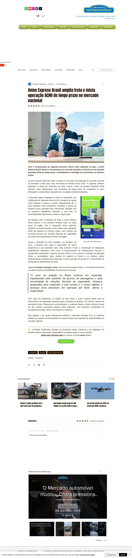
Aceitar (123, 555)
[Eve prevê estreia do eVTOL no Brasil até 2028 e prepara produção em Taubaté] (99, 391)
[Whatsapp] (26, 8)
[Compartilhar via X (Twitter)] (34, 365)
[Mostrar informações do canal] (105, 471)
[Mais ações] (103, 84)
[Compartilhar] (100, 471)
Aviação (42, 352)
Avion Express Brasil (55, 352)
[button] (93, 70)
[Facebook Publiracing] (36, 8)
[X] (40, 8)
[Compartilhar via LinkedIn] (39, 365)
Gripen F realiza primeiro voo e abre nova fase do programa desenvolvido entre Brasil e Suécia (31, 404)
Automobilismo (46, 70)
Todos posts (21, 70)
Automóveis (33, 70)
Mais (80, 70)
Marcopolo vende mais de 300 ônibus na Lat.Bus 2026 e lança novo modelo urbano (65, 404)
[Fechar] (129, 554)
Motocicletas (71, 70)
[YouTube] (29, 8)
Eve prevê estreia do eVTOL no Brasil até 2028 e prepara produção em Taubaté (98, 404)
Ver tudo (112, 378)
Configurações (111, 555)
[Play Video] (42, 529)
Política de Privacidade (87, 555)
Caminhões (58, 70)
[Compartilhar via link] (44, 365)
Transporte (32, 352)
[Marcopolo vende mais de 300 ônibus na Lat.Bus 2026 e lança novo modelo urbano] (66, 391)
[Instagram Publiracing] (33, 8)
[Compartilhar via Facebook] (29, 365)
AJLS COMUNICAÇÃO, (29, 551)
